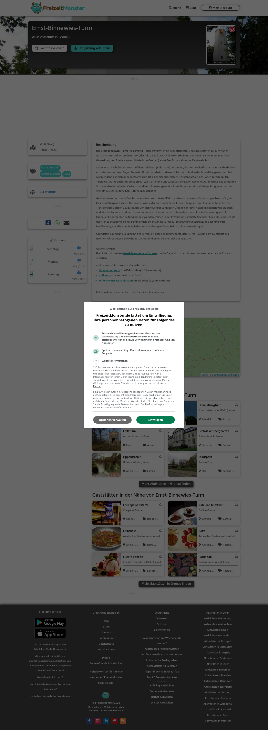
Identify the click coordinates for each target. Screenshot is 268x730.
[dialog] (134, 365)
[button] (134, 361)
